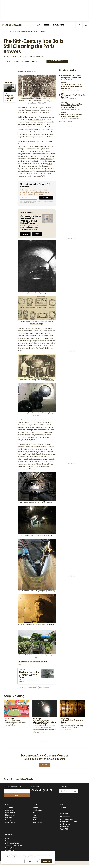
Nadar (48, 293)
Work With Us (65, 829)
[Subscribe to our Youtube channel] (36, 790)
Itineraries (36, 812)
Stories (10, 31)
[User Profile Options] (79, 25)
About (7, 838)
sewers (21, 687)
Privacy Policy (10, 848)
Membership (65, 817)
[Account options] (79, 25)
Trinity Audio (27, 71)
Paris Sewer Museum (36, 119)
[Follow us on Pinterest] (47, 790)
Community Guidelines (68, 822)
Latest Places (10, 810)
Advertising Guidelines (14, 845)
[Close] (52, 853)
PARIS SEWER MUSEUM (36, 662)
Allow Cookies (46, 861)
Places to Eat (10, 815)
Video (35, 817)
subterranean (31, 687)
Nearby (8, 820)
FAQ (6, 840)
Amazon (25, 234)
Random (8, 817)
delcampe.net (49, 380)
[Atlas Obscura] (12, 25)
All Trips (63, 808)
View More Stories (65, 121)
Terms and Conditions (29, 202)
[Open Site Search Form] (85, 25)
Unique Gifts (64, 826)
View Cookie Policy (30, 856)
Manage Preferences (32, 861)
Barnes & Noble (36, 234)
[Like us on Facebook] (32, 790)
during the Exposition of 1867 (34, 151)
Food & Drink (37, 810)
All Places (9, 808)
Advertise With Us (12, 843)
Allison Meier (11, 57)
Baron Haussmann (46, 159)
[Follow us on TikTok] (40, 791)
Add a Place (10, 822)
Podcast (36, 820)
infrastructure (44, 687)
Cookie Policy (10, 850)
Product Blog (65, 824)
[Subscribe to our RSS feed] (51, 790)
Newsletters (37, 822)
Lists (34, 815)
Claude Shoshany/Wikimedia (36, 103)
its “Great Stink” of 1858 (38, 176)
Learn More (44, 765)
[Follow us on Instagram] (44, 790)
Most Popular (10, 812)
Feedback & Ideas (67, 819)
